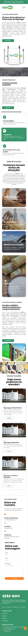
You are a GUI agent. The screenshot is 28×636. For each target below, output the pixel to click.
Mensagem (8, 563)
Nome (6, 552)
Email (6, 558)
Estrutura (4, 618)
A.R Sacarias (5, 620)
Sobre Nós (4, 613)
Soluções (4, 615)
